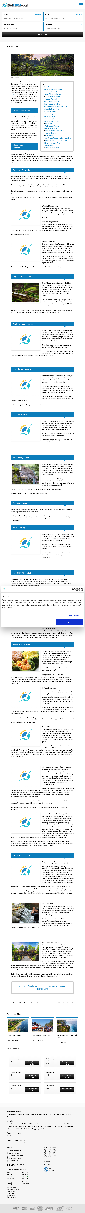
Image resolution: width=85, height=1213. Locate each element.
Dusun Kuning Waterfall (52, 96)
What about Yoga (49, 116)
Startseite (9, 1124)
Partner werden (21, 1143)
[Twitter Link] (49, 1151)
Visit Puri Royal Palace (52, 147)
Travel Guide (35, 1126)
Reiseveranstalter (12, 1126)
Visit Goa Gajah (50, 145)
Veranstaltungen (58, 1124)
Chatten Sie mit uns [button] (14, 1153)
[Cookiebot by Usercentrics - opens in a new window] (73, 589)
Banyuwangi (13, 1114)
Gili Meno (39, 1114)
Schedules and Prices (27, 1124)
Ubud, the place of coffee (52, 104)
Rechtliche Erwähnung (46, 1126)
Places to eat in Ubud (50, 128)
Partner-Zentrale (11, 1143)
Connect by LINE (14, 1160)
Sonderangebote (47, 1124)
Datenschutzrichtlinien (13, 1129)
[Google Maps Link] (45, 1155)
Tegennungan (67, 187)
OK (69, 622)
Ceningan (21, 1114)
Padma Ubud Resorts (52, 126)
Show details (74, 615)
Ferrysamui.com (22, 1136)
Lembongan (61, 1114)
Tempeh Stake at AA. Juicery (54, 130)
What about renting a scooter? (53, 89)
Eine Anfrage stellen (15, 1150)
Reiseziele (17, 1124)
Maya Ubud (48, 123)
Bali (14, 94)
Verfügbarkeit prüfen (32, 1063)
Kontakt (41, 1129)
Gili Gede (33, 1114)
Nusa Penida (10, 1117)
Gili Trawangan (47, 1114)
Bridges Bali (49, 135)
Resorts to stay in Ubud (51, 121)
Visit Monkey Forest (50, 111)
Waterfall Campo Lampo (53, 94)
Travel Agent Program (33, 1143)
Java (54, 1114)
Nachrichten (67, 1124)
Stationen (38, 1124)
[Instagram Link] (54, 1151)
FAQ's (29, 1126)
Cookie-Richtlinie (26, 1129)
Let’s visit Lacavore (51, 133)
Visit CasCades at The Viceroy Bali (56, 140)
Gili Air (27, 1114)
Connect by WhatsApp (15, 1158)
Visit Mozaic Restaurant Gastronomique (58, 138)
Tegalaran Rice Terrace (51, 101)
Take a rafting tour (50, 114)
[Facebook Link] (45, 1151)
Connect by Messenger (16, 1155)
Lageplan (35, 1129)
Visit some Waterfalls (50, 92)
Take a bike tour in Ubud (51, 109)
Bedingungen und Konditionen (64, 1126)
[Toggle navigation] (81, 4)
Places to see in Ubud (50, 87)
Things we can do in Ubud (52, 143)
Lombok (68, 1114)
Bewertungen (22, 1126)
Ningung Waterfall (51, 99)
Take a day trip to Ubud (51, 119)
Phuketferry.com (11, 1136)
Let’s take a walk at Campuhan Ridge (55, 106)
